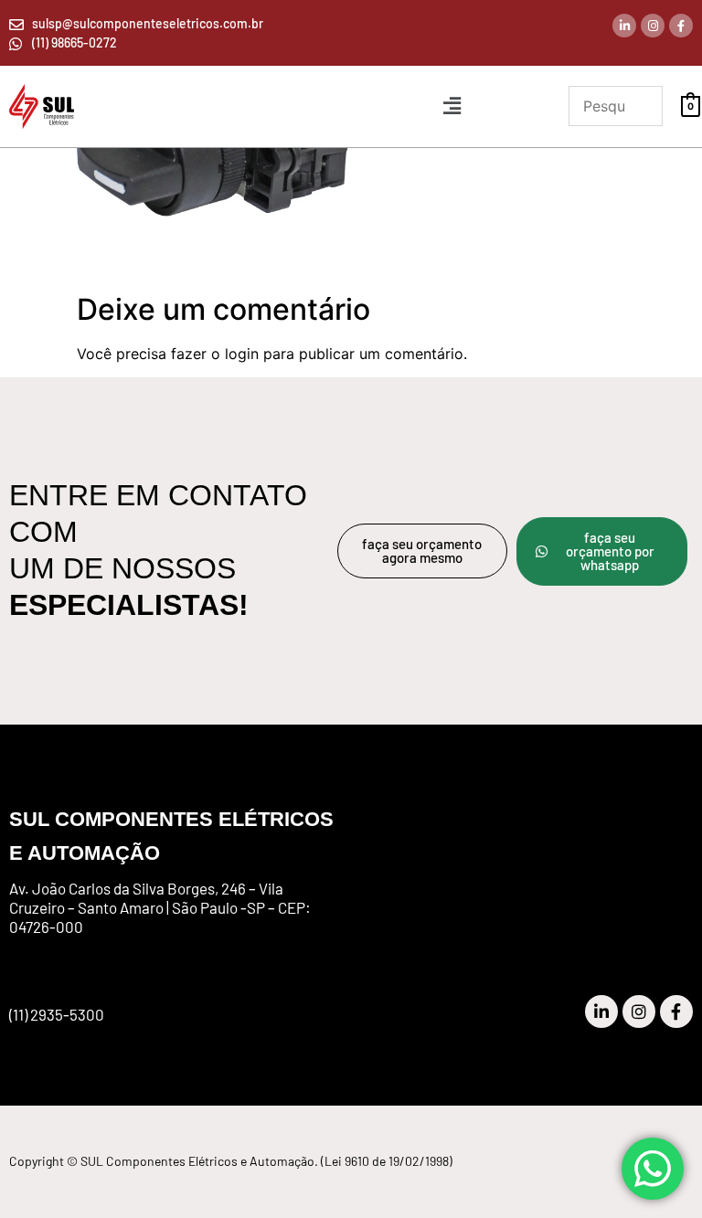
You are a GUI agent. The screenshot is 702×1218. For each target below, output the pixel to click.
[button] (451, 106)
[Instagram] (653, 25)
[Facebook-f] (681, 25)
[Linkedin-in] (624, 25)
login (242, 353)
